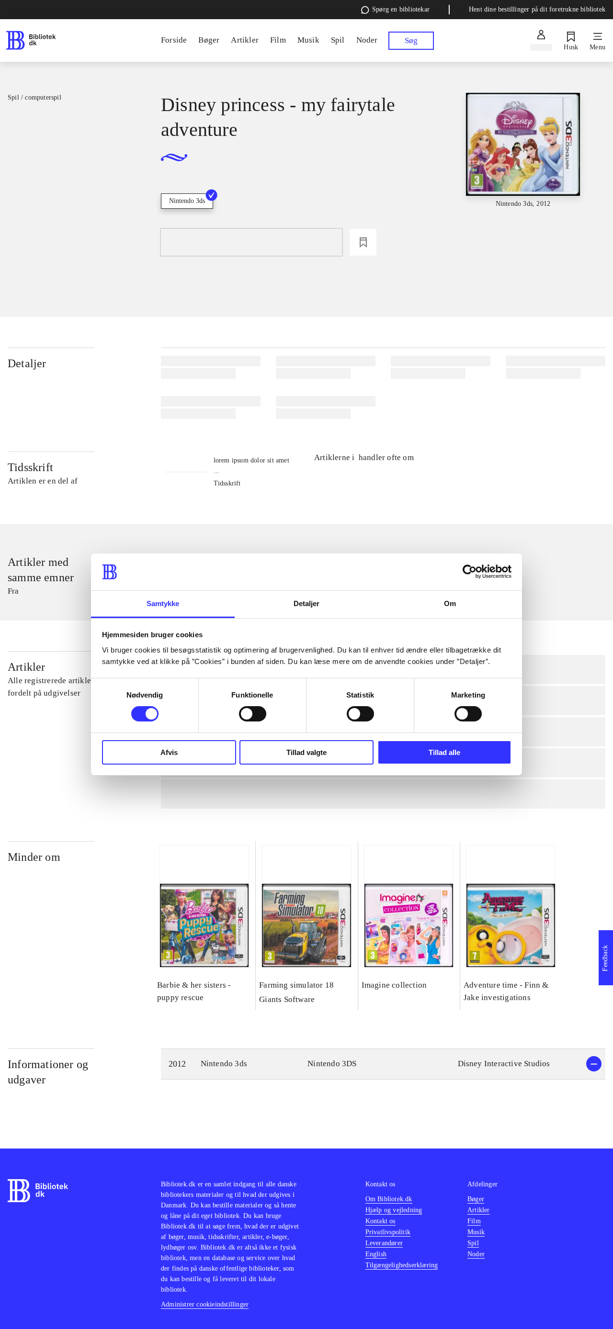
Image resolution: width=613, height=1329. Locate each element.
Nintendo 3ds (187, 200)
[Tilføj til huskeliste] (363, 242)
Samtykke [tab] (163, 603)
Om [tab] (450, 603)
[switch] (252, 713)
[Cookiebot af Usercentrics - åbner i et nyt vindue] (469, 571)
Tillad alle (444, 752)
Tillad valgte (306, 752)
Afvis (169, 752)
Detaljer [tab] (307, 603)
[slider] (523, 164)
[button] (383, 1064)
